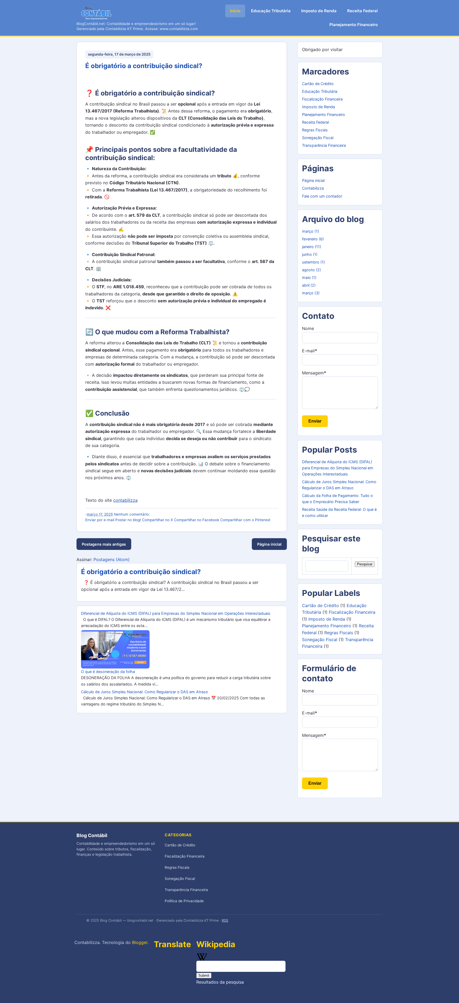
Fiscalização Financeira (322, 99)
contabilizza (125, 500)
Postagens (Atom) (112, 559)
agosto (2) (311, 270)
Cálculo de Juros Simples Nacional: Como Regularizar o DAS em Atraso (144, 691)
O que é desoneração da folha (108, 671)
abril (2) (309, 285)
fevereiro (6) (313, 239)
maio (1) (309, 277)
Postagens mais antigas (104, 544)
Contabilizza (313, 188)
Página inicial (269, 544)
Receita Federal (362, 10)
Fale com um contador (322, 196)
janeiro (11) (311, 246)
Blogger (139, 942)
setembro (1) (313, 262)
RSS (225, 920)
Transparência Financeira (324, 145)
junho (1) (309, 254)
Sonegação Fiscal (317, 137)
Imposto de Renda (319, 10)
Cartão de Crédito (318, 83)
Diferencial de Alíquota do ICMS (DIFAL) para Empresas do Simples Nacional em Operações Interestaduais (175, 613)
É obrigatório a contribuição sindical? (143, 66)
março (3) (311, 293)
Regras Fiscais (315, 130)
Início (235, 10)
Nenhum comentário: (132, 514)
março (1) (310, 231)
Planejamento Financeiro (353, 24)
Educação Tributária (271, 10)
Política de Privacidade (184, 901)
